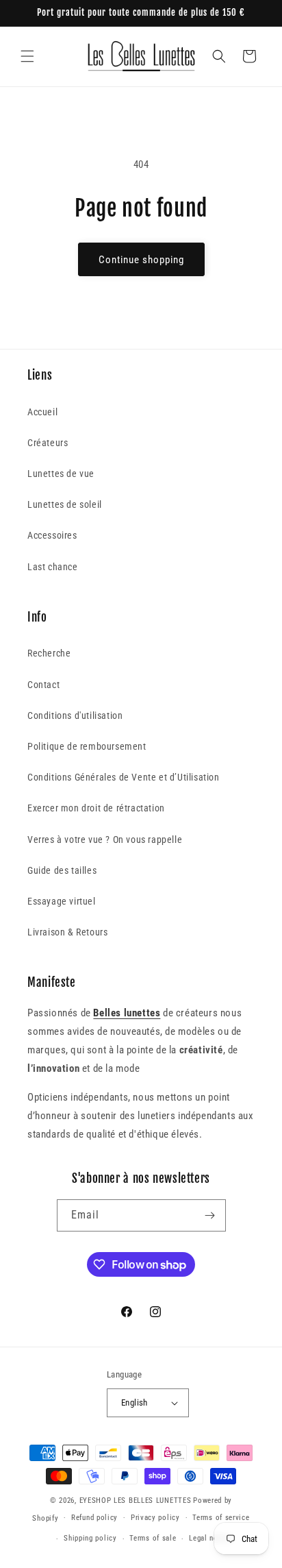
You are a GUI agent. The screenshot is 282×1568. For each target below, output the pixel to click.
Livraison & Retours (67, 932)
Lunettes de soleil (64, 504)
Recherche (48, 653)
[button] (27, 56)
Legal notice (210, 1538)
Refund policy (94, 1517)
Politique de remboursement (86, 746)
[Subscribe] (210, 1215)
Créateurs (47, 442)
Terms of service (220, 1517)
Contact (43, 684)
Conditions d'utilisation (75, 715)
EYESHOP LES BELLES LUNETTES (135, 1500)
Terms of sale (152, 1538)
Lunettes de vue (60, 473)
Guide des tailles (62, 870)
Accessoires (52, 535)
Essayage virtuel (61, 901)
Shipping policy (90, 1538)
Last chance (52, 566)
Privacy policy (155, 1517)
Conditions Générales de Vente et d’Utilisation (123, 777)
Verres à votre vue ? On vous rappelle (104, 839)
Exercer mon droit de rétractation (96, 808)
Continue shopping (141, 260)
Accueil (42, 411)
